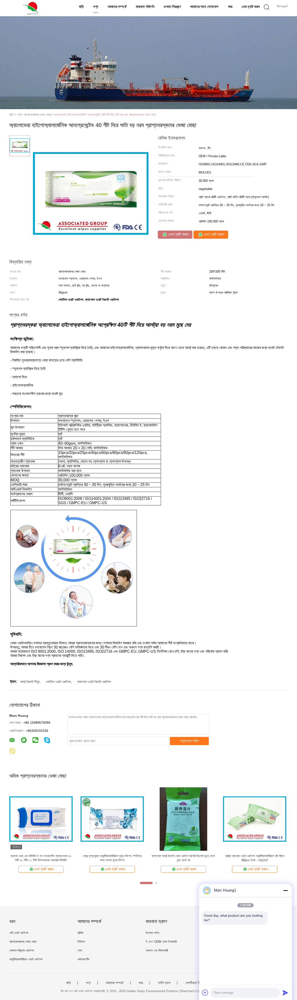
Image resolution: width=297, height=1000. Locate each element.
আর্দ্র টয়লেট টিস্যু (29, 682)
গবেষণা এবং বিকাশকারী (157, 950)
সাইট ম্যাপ (164, 982)
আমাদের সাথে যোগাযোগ (204, 7)
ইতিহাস (81, 941)
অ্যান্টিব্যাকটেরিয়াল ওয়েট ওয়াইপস (26, 959)
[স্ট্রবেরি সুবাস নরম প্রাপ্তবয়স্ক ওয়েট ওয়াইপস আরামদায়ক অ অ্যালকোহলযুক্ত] (254, 818)
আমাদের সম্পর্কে (117, 7)
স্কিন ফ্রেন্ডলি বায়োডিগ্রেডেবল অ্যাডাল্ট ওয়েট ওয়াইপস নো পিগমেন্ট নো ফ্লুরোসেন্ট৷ (184, 858)
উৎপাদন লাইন (152, 933)
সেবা (79, 950)
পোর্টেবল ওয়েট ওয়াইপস (58, 682)
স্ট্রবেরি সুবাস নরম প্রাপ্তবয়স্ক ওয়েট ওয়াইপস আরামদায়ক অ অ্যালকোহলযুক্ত (254, 858)
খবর (230, 7)
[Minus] (285, 890)
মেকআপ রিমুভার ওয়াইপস (21, 950)
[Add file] (205, 992)
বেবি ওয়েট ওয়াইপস (18, 933)
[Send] (285, 992)
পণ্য (95, 7)
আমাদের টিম (83, 959)
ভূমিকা (80, 933)
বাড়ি (81, 7)
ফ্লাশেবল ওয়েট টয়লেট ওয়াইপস (94, 682)
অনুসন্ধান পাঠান (189, 741)
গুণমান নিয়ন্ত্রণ (172, 7)
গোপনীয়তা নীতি (194, 982)
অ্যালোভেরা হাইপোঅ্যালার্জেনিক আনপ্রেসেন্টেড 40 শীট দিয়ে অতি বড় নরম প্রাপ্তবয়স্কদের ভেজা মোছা (105, 114)
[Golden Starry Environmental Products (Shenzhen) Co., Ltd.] (32, 8)
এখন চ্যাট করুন (251, 7)
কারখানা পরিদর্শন (145, 7)
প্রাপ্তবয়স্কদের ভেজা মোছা (23, 941)
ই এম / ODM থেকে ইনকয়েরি (161, 941)
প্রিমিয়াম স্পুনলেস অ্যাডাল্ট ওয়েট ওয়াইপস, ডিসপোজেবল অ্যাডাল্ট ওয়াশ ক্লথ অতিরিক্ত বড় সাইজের (41, 858)
